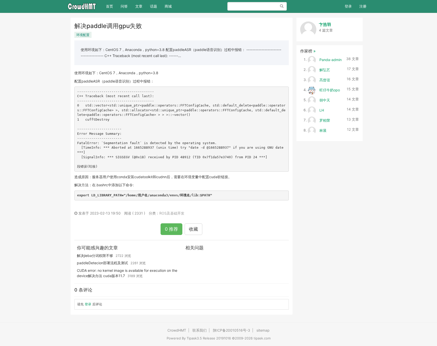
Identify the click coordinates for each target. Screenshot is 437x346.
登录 (348, 6)
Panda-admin (330, 59)
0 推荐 (171, 229)
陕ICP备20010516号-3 (231, 330)
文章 (138, 6)
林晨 (322, 130)
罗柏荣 (324, 120)
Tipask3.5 (194, 338)
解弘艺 (324, 69)
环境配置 (83, 35)
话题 (153, 6)
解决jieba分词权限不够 (95, 255)
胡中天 (324, 100)
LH (321, 110)
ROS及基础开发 (171, 213)
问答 (124, 6)
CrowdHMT (176, 330)
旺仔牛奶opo (329, 90)
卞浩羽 (325, 24)
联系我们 (199, 330)
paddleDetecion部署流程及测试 (102, 263)
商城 (168, 6)
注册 (362, 6)
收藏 (193, 229)
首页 (111, 6)
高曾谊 (324, 79)
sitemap (263, 330)
